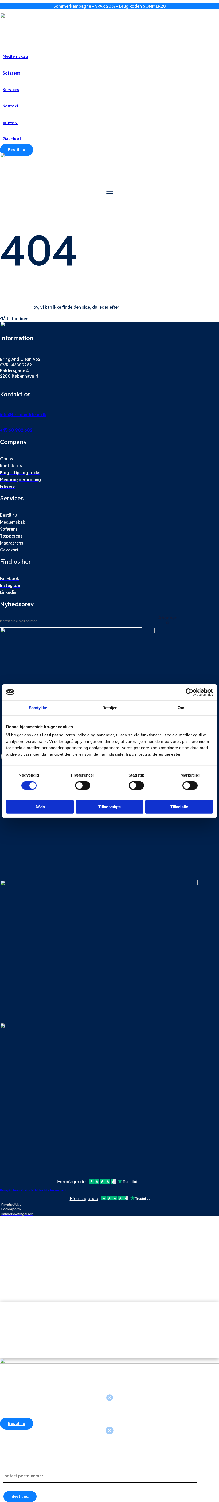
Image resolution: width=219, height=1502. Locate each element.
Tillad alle (179, 807)
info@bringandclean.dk (23, 415)
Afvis (40, 807)
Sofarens (11, 73)
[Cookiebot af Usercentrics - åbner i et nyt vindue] (189, 692)
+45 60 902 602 (16, 430)
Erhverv (10, 122)
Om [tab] (181, 707)
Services (11, 89)
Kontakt (11, 106)
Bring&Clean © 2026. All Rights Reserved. (33, 1190)
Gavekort (12, 139)
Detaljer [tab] (109, 707)
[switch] (82, 785)
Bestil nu (20, 1496)
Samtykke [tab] (38, 707)
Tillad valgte (109, 807)
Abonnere (167, 620)
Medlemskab (15, 56)
